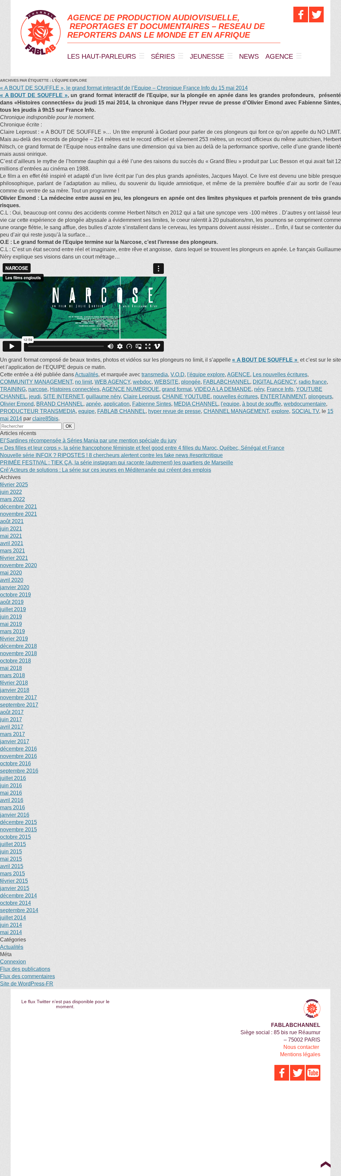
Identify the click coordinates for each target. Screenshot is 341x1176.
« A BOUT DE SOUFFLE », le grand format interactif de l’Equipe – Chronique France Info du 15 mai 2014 (124, 88)
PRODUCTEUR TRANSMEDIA (38, 411)
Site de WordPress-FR (26, 984)
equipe (86, 411)
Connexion (13, 961)
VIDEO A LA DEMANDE (222, 389)
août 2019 (12, 602)
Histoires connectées (75, 389)
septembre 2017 (19, 705)
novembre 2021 (18, 514)
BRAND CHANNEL (59, 404)
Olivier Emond (17, 404)
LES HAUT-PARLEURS (101, 56)
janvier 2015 (14, 888)
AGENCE (279, 56)
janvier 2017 (14, 741)
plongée (190, 382)
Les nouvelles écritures (280, 374)
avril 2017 (11, 727)
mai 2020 (11, 572)
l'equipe (230, 404)
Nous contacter (301, 1047)
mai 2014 (11, 932)
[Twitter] (316, 14)
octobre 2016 (15, 763)
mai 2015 (11, 859)
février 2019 (14, 639)
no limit (83, 382)
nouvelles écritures (235, 396)
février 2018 (14, 683)
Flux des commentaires (27, 976)
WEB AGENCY (112, 382)
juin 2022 (11, 492)
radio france (313, 382)
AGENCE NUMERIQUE (130, 389)
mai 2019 (11, 624)
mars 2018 (12, 675)
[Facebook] (300, 14)
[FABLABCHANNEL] (41, 32)
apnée (93, 404)
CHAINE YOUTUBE (186, 396)
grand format (176, 389)
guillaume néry (103, 396)
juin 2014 (11, 925)
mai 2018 (11, 668)
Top (325, 1164)
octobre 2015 (15, 837)
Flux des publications (25, 969)
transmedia (155, 374)
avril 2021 (11, 543)
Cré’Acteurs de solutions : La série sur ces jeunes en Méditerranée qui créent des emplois (105, 470)
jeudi (35, 396)
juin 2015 (11, 851)
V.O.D (177, 374)
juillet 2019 (13, 609)
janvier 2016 (14, 815)
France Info (280, 389)
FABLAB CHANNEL (121, 411)
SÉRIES (163, 56)
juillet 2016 (13, 778)
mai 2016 (11, 793)
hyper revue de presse (174, 411)
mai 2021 (11, 536)
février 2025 (14, 484)
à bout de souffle (261, 404)
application (117, 404)
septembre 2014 (19, 910)
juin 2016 (11, 785)
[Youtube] (313, 1073)
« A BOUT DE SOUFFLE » (34, 95)
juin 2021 (11, 528)
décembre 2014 (18, 895)
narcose (37, 389)
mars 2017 (12, 734)
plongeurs (320, 396)
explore (280, 411)
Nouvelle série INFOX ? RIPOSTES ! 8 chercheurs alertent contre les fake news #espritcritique (111, 455)
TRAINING (13, 389)
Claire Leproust (141, 396)
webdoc (142, 382)
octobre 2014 (15, 903)
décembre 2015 (18, 822)
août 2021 (12, 521)
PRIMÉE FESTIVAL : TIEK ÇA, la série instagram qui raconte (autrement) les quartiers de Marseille (116, 462)
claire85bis (45, 418)
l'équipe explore (206, 374)
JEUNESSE (207, 56)
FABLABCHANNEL (226, 382)
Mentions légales (300, 1054)
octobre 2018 (15, 661)
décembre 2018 (18, 646)
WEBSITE (166, 382)
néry (259, 389)
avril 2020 (11, 580)
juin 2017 (11, 719)
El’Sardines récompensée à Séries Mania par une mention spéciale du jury (88, 440)
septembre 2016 (19, 771)
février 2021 (14, 558)
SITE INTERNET (63, 396)
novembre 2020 (18, 565)
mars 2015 (12, 873)
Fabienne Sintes (151, 404)
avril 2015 (11, 866)
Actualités (86, 374)
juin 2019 (11, 617)
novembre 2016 (18, 756)
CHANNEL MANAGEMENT (236, 411)
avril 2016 (11, 800)
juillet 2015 (13, 844)
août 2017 (12, 712)
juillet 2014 (13, 917)
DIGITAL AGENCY (274, 382)
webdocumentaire (305, 404)
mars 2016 (12, 807)
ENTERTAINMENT (283, 396)
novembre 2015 (18, 829)
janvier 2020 (14, 587)
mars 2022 (12, 499)
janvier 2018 (14, 690)
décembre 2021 (18, 506)
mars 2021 (12, 550)
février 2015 (14, 881)
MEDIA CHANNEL (196, 404)
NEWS (249, 56)
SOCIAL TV (305, 411)
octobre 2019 (15, 595)
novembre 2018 (18, 653)
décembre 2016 (18, 749)
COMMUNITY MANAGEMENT (36, 382)
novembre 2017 (18, 697)
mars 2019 (12, 631)
